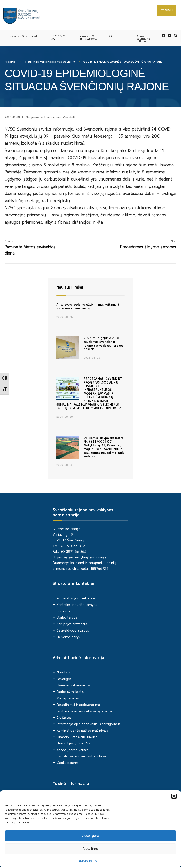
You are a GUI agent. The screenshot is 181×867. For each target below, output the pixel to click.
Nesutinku (90, 848)
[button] (174, 796)
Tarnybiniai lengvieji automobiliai (81, 756)
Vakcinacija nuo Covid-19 (57, 62)
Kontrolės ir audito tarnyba (77, 605)
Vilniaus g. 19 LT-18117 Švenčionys (89, 37)
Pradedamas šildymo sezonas (148, 244)
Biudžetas (64, 717)
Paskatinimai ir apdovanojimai (79, 704)
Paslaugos (64, 679)
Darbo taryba (67, 617)
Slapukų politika (88, 860)
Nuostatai (64, 672)
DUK (110, 36)
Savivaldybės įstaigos (73, 630)
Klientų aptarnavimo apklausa (143, 39)
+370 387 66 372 (58, 37)
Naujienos (32, 62)
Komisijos (63, 611)
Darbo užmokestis (70, 692)
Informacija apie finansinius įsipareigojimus (88, 724)
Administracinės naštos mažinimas (82, 730)
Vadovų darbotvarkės (72, 750)
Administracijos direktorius (76, 598)
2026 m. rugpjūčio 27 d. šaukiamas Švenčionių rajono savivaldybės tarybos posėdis (103, 343)
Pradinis (10, 62)
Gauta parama (68, 762)
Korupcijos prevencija (72, 624)
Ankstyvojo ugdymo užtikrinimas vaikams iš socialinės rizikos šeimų (87, 306)
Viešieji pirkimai (68, 698)
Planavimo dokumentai (74, 685)
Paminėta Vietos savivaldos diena (30, 248)
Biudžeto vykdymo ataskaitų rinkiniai (84, 711)
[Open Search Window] (174, 36)
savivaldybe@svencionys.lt (23, 36)
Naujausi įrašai (69, 287)
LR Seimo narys (68, 637)
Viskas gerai (91, 836)
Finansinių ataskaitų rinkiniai (77, 737)
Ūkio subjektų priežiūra (73, 743)
